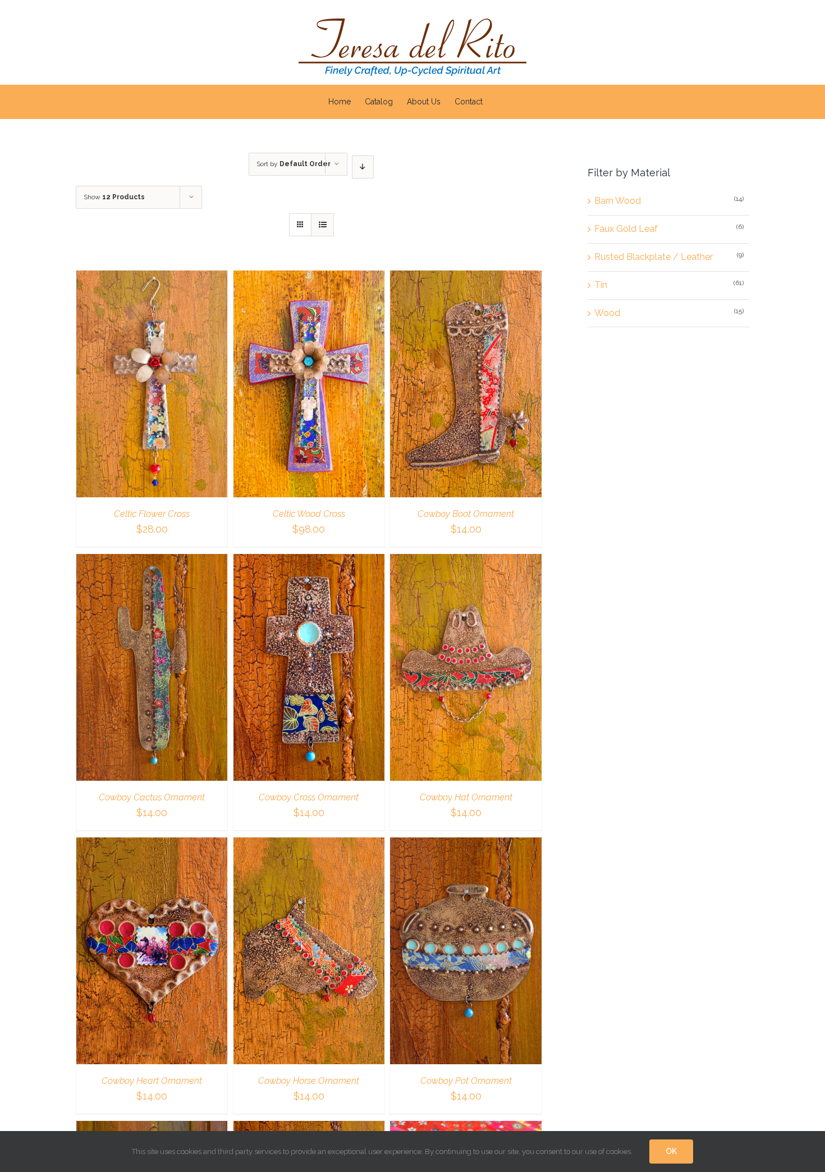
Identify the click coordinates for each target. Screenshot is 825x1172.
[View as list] (322, 225)
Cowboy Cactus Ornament (152, 797)
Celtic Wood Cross (309, 514)
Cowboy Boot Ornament (466, 514)
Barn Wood (617, 200)
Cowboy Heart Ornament (152, 1080)
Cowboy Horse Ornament (308, 1080)
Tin (600, 285)
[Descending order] (363, 166)
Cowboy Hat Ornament (466, 797)
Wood (607, 313)
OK (671, 1151)
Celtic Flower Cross (152, 514)
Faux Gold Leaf (626, 228)
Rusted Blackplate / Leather (653, 256)
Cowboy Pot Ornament (466, 1080)
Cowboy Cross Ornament (309, 797)
